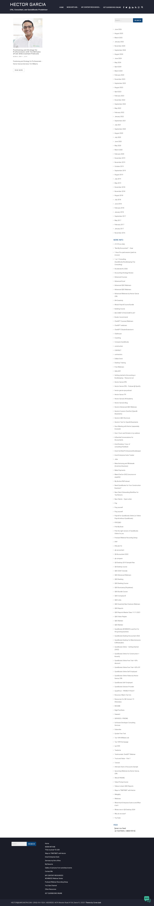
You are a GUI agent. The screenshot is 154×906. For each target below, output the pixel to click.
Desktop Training (120, 363)
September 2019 (120, 170)
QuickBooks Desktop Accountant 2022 (127, 636)
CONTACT (118, 350)
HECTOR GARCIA (28, 5)
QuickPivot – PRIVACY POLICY (124, 691)
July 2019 (118, 179)
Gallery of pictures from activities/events (58, 868)
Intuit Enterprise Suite (52, 857)
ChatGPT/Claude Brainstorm (124, 329)
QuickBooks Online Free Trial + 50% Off (127, 667)
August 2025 (119, 33)
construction (119, 346)
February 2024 (119, 75)
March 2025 (118, 37)
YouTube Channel (51, 885)
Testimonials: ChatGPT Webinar (125, 754)
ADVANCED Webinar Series (54, 878)
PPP (116, 542)
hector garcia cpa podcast (123, 390)
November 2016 (120, 233)
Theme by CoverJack (93, 903)
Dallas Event (119, 358)
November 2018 (120, 191)
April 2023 (118, 92)
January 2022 (119, 116)
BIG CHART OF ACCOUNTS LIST (125, 313)
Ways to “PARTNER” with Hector (125, 790)
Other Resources (50, 889)
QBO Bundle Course (121, 591)
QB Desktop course (121, 567)
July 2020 (118, 137)
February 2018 (119, 208)
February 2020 (119, 154)
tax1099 (117, 746)
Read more (19, 70)
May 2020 (118, 145)
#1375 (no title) (120, 244)
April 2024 (118, 67)
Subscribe (118, 729)
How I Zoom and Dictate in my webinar (127, 433)
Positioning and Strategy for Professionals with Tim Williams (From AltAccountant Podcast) (27, 52)
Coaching (118, 338)
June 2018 (118, 204)
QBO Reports (119, 608)
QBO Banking (119, 579)
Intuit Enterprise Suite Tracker (124, 455)
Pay (116, 503)
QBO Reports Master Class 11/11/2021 (127, 612)
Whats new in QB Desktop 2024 (125, 809)
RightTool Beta (119, 710)
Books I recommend (121, 317)
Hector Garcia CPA (121, 382)
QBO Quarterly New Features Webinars (127, 604)
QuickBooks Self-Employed (124, 682)
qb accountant (119, 550)
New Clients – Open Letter (123, 499)
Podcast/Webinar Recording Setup (126, 538)
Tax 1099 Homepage (121, 742)
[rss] (135, 7)
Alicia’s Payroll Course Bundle (124, 304)
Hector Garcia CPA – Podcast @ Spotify (127, 386)
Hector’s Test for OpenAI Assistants (126, 422)
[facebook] (123, 7)
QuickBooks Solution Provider (124, 686)
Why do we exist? (120, 814)
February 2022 (119, 112)
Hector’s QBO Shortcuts (122, 418)
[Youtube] (129, 7)
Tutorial (117, 763)
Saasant (117, 714)
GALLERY (118, 371)
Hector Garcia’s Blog (121, 403)
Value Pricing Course (121, 782)
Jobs (116, 459)
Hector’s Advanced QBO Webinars (126, 407)
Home (61, 7)
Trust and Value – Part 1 (123, 758)
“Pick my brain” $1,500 (52, 850)
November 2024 (120, 46)
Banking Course (120, 309)
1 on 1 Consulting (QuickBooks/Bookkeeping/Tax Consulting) (125, 261)
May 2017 (118, 220)
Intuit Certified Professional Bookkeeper (128, 451)
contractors (118, 354)
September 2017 (120, 216)
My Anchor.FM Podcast (122, 481)
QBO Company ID (120, 596)
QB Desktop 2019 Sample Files (125, 562)
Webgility (118, 794)
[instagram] (138, 7)
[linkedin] (132, 7)
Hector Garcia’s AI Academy (124, 399)
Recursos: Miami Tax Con (123, 695)
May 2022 (118, 108)
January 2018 (119, 212)
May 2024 (118, 62)
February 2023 (119, 96)
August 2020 (119, 133)
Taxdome (118, 750)
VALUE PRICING (120, 778)
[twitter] (126, 7)
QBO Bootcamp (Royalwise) (124, 587)
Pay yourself (119, 507)
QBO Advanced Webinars (123, 575)
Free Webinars (119, 367)
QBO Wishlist (119, 621)
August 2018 (119, 195)
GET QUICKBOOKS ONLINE (112, 7)
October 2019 (119, 166)
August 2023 (119, 87)
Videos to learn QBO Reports (124, 786)
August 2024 (119, 54)
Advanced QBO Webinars (123, 285)
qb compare (119, 558)
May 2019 (118, 183)
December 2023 (120, 79)
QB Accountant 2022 (121, 554)
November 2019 (120, 162)
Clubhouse (118, 334)
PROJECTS (118, 546)
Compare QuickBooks (122, 342)
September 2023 (120, 83)
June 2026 (118, 29)
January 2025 (119, 42)
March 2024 (118, 71)
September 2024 (120, 50)
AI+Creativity (119, 300)
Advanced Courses (121, 277)
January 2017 (119, 229)
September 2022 (120, 104)
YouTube (118, 818)
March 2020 (118, 150)
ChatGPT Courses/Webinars (124, 321)
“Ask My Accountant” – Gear (124, 248)
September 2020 (120, 129)
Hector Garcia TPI (120, 394)
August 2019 (119, 174)
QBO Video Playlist (121, 616)
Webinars (118, 798)
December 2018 (120, 187)
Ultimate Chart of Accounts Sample (126, 767)
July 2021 (118, 125)
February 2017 (119, 224)
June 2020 (118, 141)
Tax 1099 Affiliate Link (122, 738)
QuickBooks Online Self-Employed (126, 671)
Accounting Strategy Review (124, 273)
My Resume (49, 864)
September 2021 (120, 121)
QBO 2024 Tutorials (121, 571)
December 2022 (120, 100)
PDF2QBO (118, 522)
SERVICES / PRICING (121, 718)
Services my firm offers (53, 860)
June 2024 (118, 58)
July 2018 (118, 199)
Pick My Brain (119, 527)
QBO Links (118, 600)
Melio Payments (120, 470)
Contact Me (49, 871)
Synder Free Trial (120, 733)
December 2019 (120, 158)
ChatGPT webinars (121, 325)
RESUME (117, 706)
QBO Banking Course (121, 583)
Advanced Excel (120, 281)
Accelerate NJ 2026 (121, 269)
